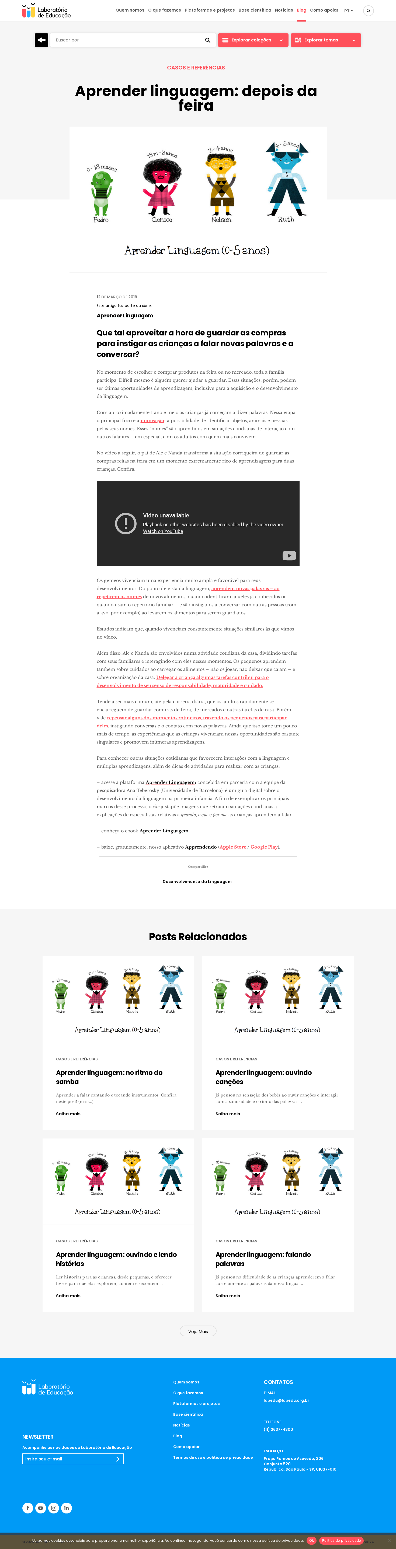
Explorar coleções (251, 40)
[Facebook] (27, 1508)
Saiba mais (68, 1114)
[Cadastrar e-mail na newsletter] (118, 1459)
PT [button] (347, 11)
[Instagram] (53, 1508)
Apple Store (233, 847)
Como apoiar (324, 10)
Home (41, 40)
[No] (389, 1540)
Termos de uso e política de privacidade (213, 1457)
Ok (311, 1540)
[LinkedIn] (66, 1508)
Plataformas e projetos (210, 10)
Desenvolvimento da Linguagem (197, 881)
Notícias (284, 10)
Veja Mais (198, 1332)
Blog (301, 10)
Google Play (264, 847)
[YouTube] (40, 1508)
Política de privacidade (341, 1540)
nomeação (152, 420)
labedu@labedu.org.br (286, 1400)
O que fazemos (164, 10)
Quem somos (130, 10)
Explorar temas (321, 40)
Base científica (255, 10)
